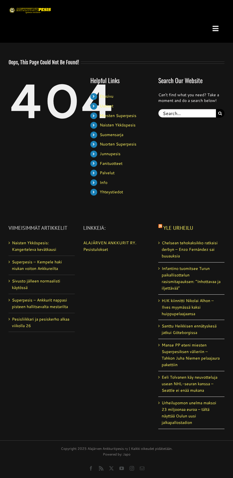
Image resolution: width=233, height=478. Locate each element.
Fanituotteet (111, 163)
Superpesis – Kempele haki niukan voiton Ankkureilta (37, 265)
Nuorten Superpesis (118, 144)
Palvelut (107, 173)
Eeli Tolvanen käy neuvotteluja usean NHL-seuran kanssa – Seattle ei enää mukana (189, 383)
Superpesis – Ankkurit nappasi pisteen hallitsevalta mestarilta (40, 303)
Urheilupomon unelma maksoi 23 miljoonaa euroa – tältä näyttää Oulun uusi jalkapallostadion (189, 412)
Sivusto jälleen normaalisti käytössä (36, 284)
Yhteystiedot (111, 192)
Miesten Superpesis (118, 115)
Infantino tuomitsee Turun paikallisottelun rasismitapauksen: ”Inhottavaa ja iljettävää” (191, 278)
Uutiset (106, 106)
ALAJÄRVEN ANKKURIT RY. (109, 243)
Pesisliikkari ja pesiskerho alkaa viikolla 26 (40, 322)
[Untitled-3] (30, 6)
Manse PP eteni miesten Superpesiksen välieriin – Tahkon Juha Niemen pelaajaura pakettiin (191, 355)
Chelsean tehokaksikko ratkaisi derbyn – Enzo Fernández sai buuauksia (190, 249)
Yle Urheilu (178, 228)
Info (103, 182)
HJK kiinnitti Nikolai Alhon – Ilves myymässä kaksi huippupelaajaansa (188, 307)
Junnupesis (110, 154)
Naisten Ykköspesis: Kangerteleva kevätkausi (34, 246)
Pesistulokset (95, 249)
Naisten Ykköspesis (118, 125)
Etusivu (106, 96)
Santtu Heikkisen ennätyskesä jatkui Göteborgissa (189, 329)
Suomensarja (111, 135)
